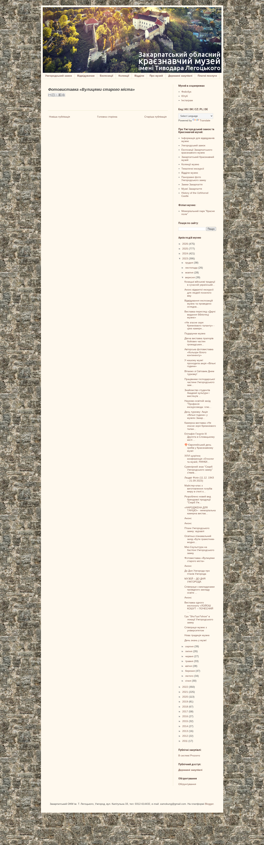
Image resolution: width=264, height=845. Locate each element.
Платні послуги (207, 75)
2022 (185, 686)
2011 (185, 740)
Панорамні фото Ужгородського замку (193, 179)
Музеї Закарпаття (191, 188)
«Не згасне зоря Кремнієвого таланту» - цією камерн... (199, 325)
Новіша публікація (59, 116)
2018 (185, 706)
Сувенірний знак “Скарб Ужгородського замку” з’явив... (198, 469)
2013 (185, 731)
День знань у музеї (195, 640)
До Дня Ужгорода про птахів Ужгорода (197, 572)
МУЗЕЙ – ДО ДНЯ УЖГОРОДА (194, 580)
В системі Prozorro (189, 755)
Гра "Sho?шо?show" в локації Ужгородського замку (198, 619)
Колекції (124, 75)
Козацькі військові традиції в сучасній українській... (199, 283)
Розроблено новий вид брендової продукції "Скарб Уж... (197, 499)
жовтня (189, 272)
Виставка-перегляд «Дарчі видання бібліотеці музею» (199, 314)
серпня (189, 646)
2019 (185, 701)
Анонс (188, 518)
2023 (185, 258)
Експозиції (106, 75)
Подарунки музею (194, 333)
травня (189, 661)
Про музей (156, 75)
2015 (185, 721)
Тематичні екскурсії (192, 168)
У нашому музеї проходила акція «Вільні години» (200, 363)
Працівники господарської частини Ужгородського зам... (199, 382)
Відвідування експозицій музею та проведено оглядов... (198, 303)
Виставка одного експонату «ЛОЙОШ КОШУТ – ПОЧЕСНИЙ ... (198, 607)
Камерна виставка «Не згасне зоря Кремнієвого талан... (200, 425)
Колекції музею (190, 164)
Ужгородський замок (58, 75)
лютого (189, 675)
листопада (191, 267)
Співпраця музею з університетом (195, 629)
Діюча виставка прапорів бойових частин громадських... (198, 341)
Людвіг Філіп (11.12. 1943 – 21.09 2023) (199, 479)
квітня (189, 666)
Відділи (139, 75)
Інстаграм (187, 100)
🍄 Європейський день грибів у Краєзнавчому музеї (198, 447)
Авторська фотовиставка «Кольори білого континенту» (198, 352)
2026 (185, 243)
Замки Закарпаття (192, 184)
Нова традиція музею (197, 635)
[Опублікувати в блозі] (53, 95)
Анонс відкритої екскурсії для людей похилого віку (199, 292)
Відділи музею (189, 172)
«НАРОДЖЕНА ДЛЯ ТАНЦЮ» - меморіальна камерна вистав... (200, 510)
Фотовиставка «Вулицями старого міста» (199, 559)
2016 (185, 716)
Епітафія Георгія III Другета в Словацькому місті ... (199, 436)
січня (188, 680)
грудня (189, 262)
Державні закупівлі (180, 75)
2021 (185, 691)
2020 (185, 696)
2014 (185, 726)
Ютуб (184, 96)
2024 (185, 253)
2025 (185, 248)
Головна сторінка (107, 116)
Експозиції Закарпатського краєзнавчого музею (196, 151)
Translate (205, 120)
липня (189, 651)
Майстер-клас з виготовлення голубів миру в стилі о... (198, 488)
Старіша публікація (155, 116)
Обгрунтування (187, 784)
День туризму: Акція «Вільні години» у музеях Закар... (196, 414)
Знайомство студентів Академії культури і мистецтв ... (197, 393)
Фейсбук (186, 91)
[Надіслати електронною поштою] (50, 95)
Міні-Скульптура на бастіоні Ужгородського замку (199, 550)
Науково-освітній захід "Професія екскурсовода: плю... (197, 403)
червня (189, 656)
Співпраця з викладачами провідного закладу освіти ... (199, 589)
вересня (190, 277)
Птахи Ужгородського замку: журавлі (196, 530)
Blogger (209, 803)
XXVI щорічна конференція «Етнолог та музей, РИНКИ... (199, 458)
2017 (185, 711)
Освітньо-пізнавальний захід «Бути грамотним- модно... (199, 539)
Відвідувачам (85, 75)
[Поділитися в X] (56, 95)
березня (190, 670)
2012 (185, 735)
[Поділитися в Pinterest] (63, 95)
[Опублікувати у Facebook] (60, 95)
